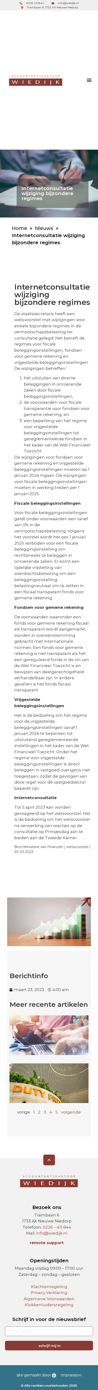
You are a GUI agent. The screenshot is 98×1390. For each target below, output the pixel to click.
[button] (89, 80)
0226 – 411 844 (57, 1227)
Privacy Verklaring (49, 1292)
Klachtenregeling (49, 1286)
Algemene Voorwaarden (49, 1298)
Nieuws (44, 228)
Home (19, 228)
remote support (47, 1242)
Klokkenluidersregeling (49, 1304)
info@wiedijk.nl (51, 1233)
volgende (71, 1112)
